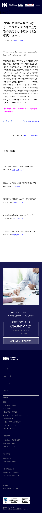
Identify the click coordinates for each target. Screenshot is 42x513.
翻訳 (5, 402)
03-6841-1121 (21, 326)
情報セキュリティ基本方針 (11, 472)
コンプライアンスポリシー (11, 475)
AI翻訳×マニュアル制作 (11, 422)
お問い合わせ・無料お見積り (21, 341)
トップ (5, 369)
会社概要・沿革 (9, 443)
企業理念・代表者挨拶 (11, 440)
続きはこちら (35, 136)
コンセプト (7, 376)
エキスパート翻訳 (9, 405)
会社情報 (6, 436)
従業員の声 (7, 458)
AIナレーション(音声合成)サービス (16, 415)
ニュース (6, 383)
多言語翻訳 (7, 409)
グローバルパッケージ (11, 425)
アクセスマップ (9, 447)
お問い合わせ (5, 13)
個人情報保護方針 (8, 469)
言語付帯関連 (8, 418)
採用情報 (6, 454)
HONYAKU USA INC (11, 489)
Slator (25, 136)
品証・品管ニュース (18, 170)
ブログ (5, 390)
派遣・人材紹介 (9, 428)
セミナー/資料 (5, 11)
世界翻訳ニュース (17, 40)
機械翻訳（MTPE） (10, 412)
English (6, 485)
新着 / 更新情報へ (33, 121)
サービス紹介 (16, 186)
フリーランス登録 (9, 462)
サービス (6, 397)
